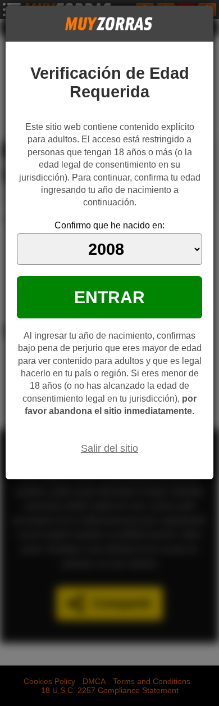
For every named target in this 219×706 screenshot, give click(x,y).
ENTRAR (109, 297)
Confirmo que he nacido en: (109, 225)
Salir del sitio (109, 448)
